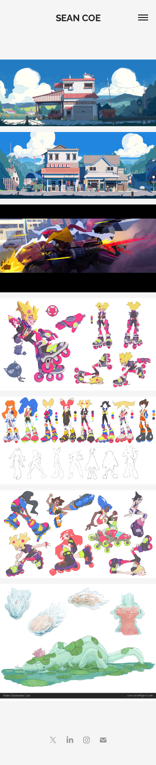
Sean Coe (78, 17)
